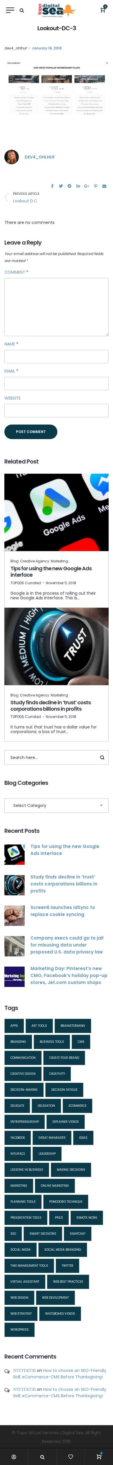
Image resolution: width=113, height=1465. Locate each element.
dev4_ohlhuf (15, 48)
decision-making (24, 1090)
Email (11, 371)
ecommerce (77, 1106)
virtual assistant (24, 1281)
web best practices (68, 1281)
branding (18, 1042)
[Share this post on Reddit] (69, 186)
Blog (14, 561)
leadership (47, 1154)
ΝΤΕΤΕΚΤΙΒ (24, 1370)
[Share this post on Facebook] (52, 186)
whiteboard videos (60, 1313)
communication (23, 1058)
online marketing (55, 1186)
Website (12, 398)
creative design (23, 1074)
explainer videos (65, 1122)
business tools (52, 1042)
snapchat (77, 1233)
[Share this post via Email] (104, 186)
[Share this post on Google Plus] (87, 186)
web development (55, 1297)
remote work (86, 1218)
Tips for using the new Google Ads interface (51, 571)
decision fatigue (64, 1090)
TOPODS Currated (25, 582)
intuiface (17, 1154)
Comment (16, 272)
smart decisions (43, 1233)
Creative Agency (34, 561)
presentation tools (25, 1218)
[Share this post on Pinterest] (95, 186)
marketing (18, 1186)
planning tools (23, 1202)
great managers (52, 1138)
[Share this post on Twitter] (61, 186)
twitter (67, 1265)
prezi (59, 1218)
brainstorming (73, 1026)
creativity (57, 1074)
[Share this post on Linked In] (78, 186)
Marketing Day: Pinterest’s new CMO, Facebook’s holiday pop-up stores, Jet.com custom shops (68, 975)
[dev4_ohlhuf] (11, 157)
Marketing (59, 561)
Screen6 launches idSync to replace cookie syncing (62, 910)
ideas (83, 1138)
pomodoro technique (65, 1202)
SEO (13, 1233)
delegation (46, 1106)
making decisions (71, 1170)
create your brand (64, 1058)
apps (14, 1026)
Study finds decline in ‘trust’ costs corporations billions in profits (50, 705)
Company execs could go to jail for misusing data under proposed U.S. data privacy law (66, 945)
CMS (81, 1042)
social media (20, 1249)
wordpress (19, 1329)
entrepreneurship (24, 1122)
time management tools (29, 1265)
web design (19, 1297)
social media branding (62, 1249)
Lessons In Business (26, 1170)
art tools (39, 1026)
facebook (17, 1138)
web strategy (21, 1313)
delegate (17, 1106)
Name (11, 344)
